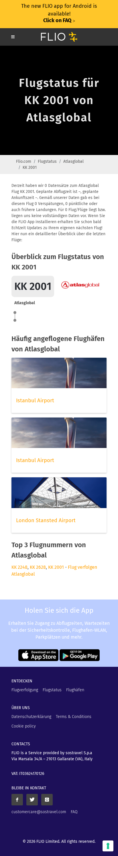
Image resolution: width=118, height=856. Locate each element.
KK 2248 (19, 567)
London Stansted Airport (46, 520)
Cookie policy (23, 726)
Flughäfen (75, 690)
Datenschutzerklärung (31, 716)
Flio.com (23, 161)
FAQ (74, 811)
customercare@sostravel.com (38, 811)
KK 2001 (56, 567)
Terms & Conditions (73, 716)
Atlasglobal (73, 161)
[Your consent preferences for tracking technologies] (108, 845)
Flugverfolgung (24, 690)
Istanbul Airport (35, 400)
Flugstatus (47, 161)
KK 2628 (38, 567)
